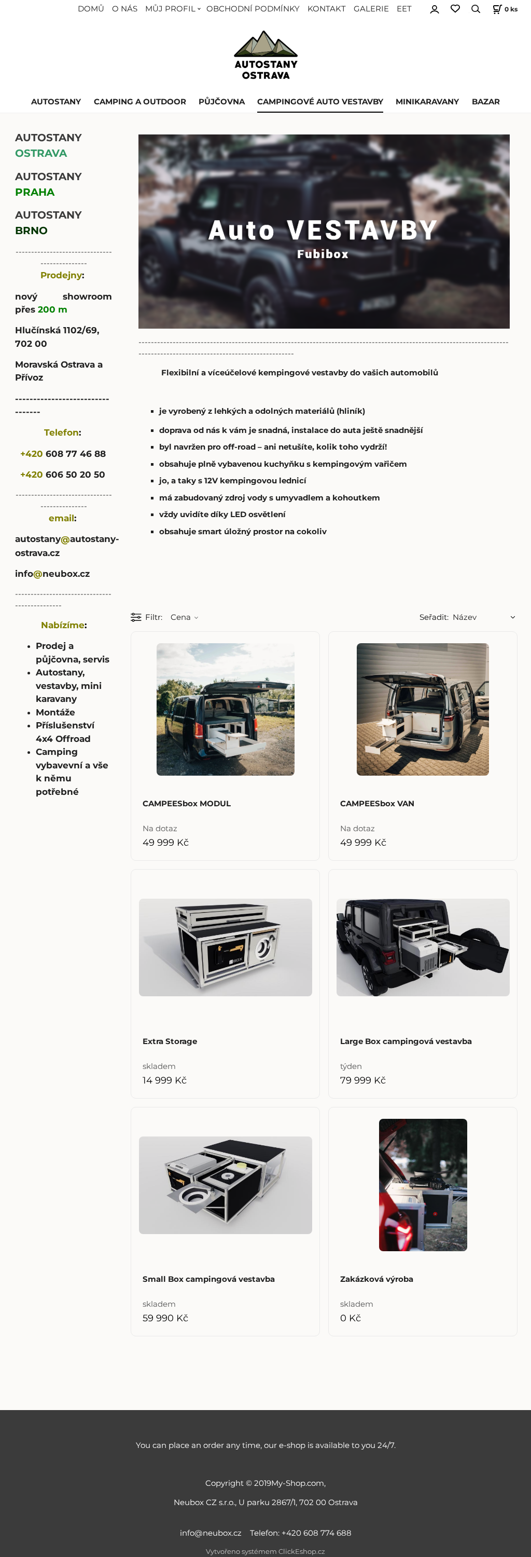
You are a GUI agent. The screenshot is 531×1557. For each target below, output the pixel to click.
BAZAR (486, 101)
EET (404, 8)
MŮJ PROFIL (170, 8)
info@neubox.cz (213, 1533)
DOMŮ (91, 8)
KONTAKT (327, 8)
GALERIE (371, 8)
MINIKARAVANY (427, 101)
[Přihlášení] (434, 8)
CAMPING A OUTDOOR (140, 101)
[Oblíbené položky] (455, 9)
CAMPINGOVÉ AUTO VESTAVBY (320, 101)
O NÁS (124, 8)
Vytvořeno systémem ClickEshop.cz (265, 1551)
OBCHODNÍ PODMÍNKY (253, 8)
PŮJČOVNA (222, 101)
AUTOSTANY (56, 101)
